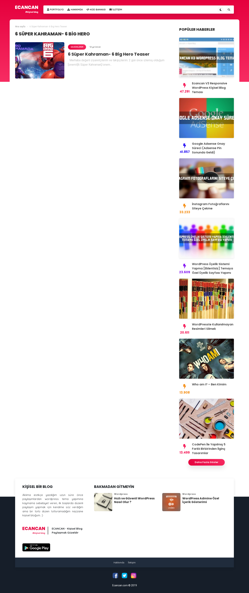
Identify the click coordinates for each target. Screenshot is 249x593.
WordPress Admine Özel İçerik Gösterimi (200, 500)
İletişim (132, 562)
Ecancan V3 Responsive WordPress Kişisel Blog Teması (209, 87)
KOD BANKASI (97, 9)
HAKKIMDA (76, 9)
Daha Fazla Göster (206, 462)
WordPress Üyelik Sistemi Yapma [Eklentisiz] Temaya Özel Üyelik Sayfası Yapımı (212, 268)
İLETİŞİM (117, 9)
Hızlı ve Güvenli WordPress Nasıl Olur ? (134, 500)
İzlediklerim (77, 47)
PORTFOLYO (56, 9)
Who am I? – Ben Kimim (209, 384)
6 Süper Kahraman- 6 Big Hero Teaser (108, 54)
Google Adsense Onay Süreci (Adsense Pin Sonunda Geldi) (208, 148)
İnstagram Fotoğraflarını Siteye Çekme (210, 206)
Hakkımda (119, 562)
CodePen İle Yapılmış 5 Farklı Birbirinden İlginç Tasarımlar (208, 448)
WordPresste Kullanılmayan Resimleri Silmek (212, 326)
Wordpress (121, 494)
